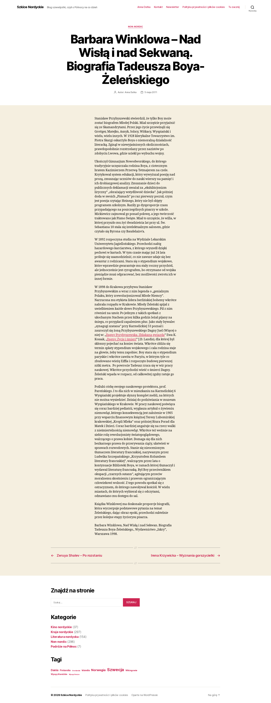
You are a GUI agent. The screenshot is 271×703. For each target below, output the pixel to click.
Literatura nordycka (65, 637)
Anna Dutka (143, 6)
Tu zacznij (234, 6)
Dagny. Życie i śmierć (121, 339)
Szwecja (115, 669)
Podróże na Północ (64, 646)
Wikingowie (131, 670)
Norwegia (98, 670)
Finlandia (65, 670)
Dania (54, 670)
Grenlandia (76, 671)
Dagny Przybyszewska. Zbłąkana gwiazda (135, 335)
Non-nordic (135, 26)
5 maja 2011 (151, 92)
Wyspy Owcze (74, 674)
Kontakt (158, 6)
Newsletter (172, 6)
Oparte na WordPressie (144, 695)
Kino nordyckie (61, 627)
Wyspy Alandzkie (59, 674)
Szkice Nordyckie (30, 7)
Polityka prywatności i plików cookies (204, 6)
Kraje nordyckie (62, 632)
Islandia (86, 670)
